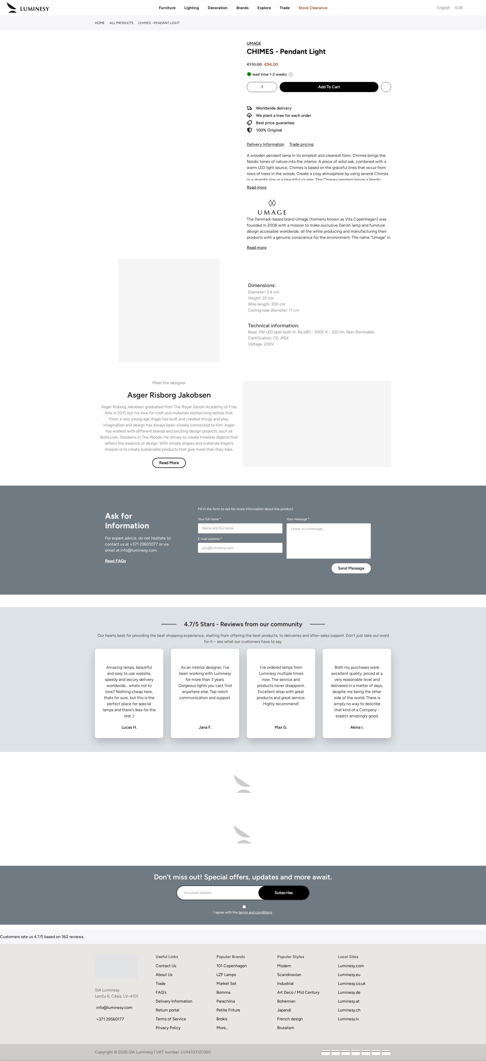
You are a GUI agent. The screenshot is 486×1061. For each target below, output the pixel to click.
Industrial (285, 983)
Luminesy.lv (348, 1018)
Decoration (218, 8)
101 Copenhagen (231, 965)
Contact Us (166, 965)
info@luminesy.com (138, 550)
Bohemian (286, 1001)
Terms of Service (171, 1018)
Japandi (284, 1010)
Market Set (226, 983)
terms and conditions (255, 912)
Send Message (351, 568)
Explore (264, 8)
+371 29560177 (110, 1019)
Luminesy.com (351, 965)
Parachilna (225, 1001)
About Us (164, 974)
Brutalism (285, 1027)
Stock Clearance (312, 8)
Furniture (167, 8)
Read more (257, 187)
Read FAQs (115, 560)
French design (290, 1018)
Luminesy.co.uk (352, 983)
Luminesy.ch (349, 1010)
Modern (284, 965)
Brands (242, 8)
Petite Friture (228, 1010)
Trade (285, 8)
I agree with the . (243, 912)
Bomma (223, 992)
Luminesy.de (349, 992)
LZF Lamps (226, 974)
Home (100, 23)
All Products (121, 23)
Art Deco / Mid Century (298, 992)
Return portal (167, 1010)
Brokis (221, 1018)
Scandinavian (289, 974)
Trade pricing (301, 144)
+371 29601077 (144, 544)
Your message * (298, 519)
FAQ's (161, 992)
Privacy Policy (168, 1027)
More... (222, 1027)
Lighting (191, 8)
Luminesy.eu (349, 974)
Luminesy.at (348, 1001)
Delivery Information (265, 144)
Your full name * (209, 519)
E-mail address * (210, 539)
